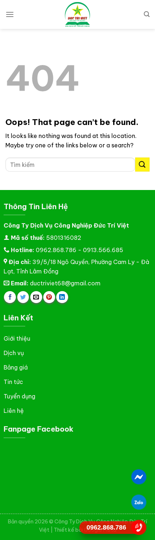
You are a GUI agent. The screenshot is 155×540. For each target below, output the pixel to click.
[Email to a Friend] (36, 297)
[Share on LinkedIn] (62, 297)
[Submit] (142, 164)
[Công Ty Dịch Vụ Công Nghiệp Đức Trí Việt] (77, 14)
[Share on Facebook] (10, 297)
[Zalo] (139, 502)
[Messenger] (139, 476)
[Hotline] (139, 527)
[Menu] (9, 14)
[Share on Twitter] (23, 297)
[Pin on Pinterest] (49, 297)
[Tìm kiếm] (147, 14)
